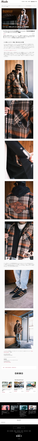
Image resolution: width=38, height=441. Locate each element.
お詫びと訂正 (19, 427)
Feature (23, 1)
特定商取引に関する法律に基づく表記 (19, 432)
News (26, 1)
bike (3, 367)
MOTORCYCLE (14, 367)
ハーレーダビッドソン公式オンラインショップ (10, 50)
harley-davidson (8, 367)
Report (29, 1)
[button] (2, 407)
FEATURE (3, 392)
